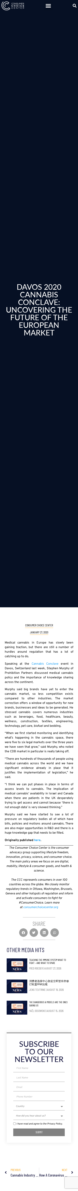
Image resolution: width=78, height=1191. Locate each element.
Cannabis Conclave (45, 664)
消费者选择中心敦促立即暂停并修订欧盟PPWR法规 (49, 982)
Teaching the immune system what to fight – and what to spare (47, 961)
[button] (48, 6)
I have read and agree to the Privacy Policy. (39, 1123)
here (37, 840)
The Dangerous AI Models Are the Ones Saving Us (48, 1004)
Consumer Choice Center (39, 625)
